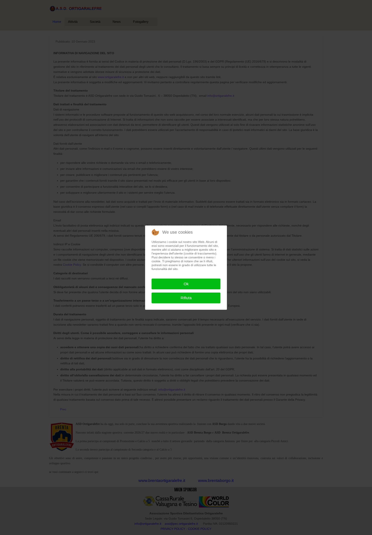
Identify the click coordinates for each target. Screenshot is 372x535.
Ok (186, 284)
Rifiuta (186, 298)
